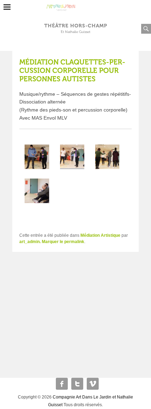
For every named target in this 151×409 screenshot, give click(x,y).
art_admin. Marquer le (41, 241)
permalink (74, 241)
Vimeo (93, 384)
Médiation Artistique (100, 235)
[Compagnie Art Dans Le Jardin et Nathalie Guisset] (75, 5)
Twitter (77, 384)
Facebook (62, 384)
